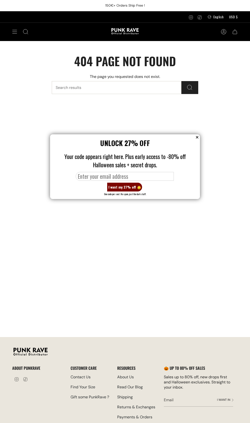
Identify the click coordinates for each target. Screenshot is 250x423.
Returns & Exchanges (136, 407)
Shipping (125, 397)
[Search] (189, 87)
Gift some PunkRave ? (90, 397)
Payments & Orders (134, 417)
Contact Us (81, 377)
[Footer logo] (30, 352)
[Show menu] (15, 31)
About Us (125, 377)
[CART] (234, 31)
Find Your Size (83, 387)
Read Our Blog (130, 387)
